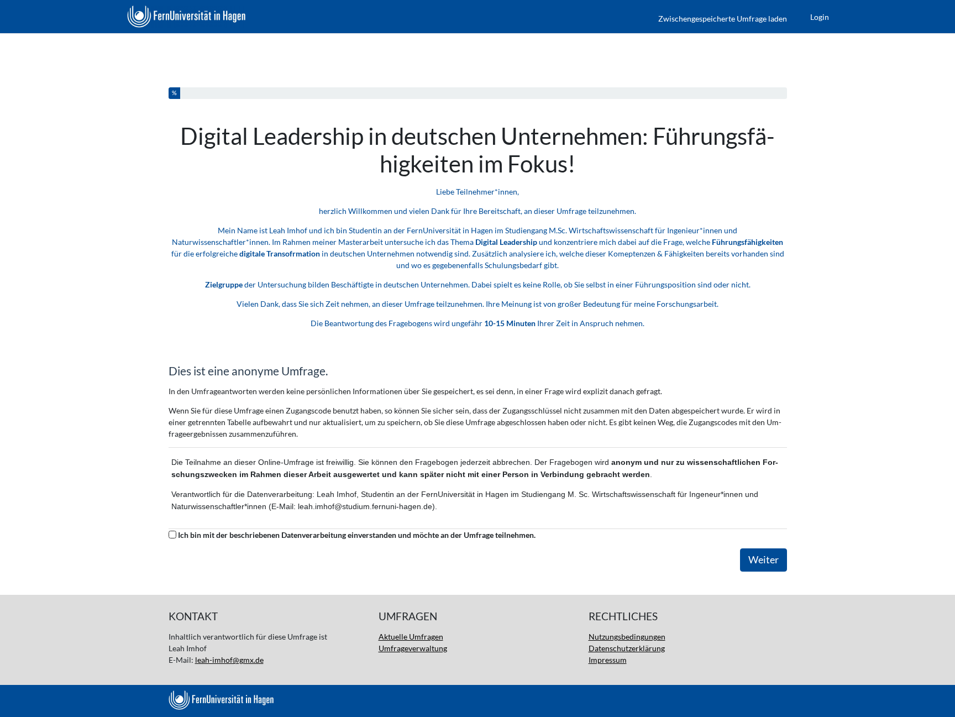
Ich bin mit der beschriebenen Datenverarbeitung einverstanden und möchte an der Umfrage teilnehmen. (357, 535)
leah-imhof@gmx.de (229, 659)
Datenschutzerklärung (627, 648)
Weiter (763, 560)
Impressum (608, 659)
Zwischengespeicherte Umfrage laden (722, 18)
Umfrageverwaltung (413, 648)
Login (819, 17)
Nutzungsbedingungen (627, 636)
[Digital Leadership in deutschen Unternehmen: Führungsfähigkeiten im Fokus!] (186, 16)
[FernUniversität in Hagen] (478, 700)
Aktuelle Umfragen (411, 636)
